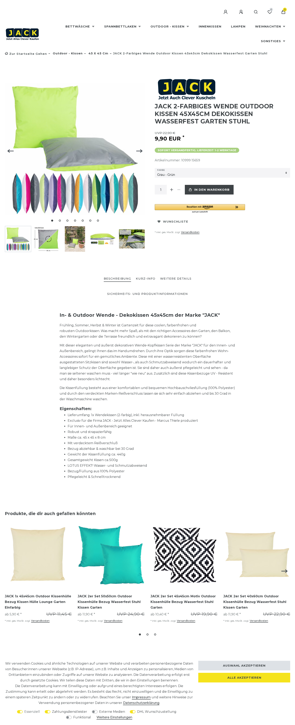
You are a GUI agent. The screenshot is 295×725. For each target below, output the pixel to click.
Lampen (238, 26)
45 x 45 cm (97, 53)
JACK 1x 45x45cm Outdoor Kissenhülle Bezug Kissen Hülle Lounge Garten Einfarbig (38, 601)
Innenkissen (210, 26)
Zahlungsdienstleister (69, 712)
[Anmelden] (226, 12)
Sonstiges (271, 41)
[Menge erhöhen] (171, 189)
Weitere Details (175, 278)
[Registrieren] (241, 12)
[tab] (117, 278)
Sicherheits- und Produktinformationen (147, 294)
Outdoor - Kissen (168, 26)
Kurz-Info (145, 278)
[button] (200, 208)
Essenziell (32, 712)
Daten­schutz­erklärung (141, 703)
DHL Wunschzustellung (156, 712)
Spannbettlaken (120, 26)
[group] (38, 555)
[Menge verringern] (178, 189)
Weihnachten (268, 26)
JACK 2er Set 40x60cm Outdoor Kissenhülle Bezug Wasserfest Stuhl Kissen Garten (254, 601)
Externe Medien (112, 712)
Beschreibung (117, 278)
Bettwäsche (78, 26)
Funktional (82, 717)
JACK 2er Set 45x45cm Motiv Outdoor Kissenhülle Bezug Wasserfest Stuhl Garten (183, 601)
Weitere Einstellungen (114, 717)
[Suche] (256, 12)
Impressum (141, 697)
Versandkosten (190, 232)
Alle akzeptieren (244, 677)
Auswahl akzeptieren (244, 665)
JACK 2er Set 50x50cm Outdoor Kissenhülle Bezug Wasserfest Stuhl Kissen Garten (109, 601)
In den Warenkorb (212, 189)
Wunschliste (175, 221)
